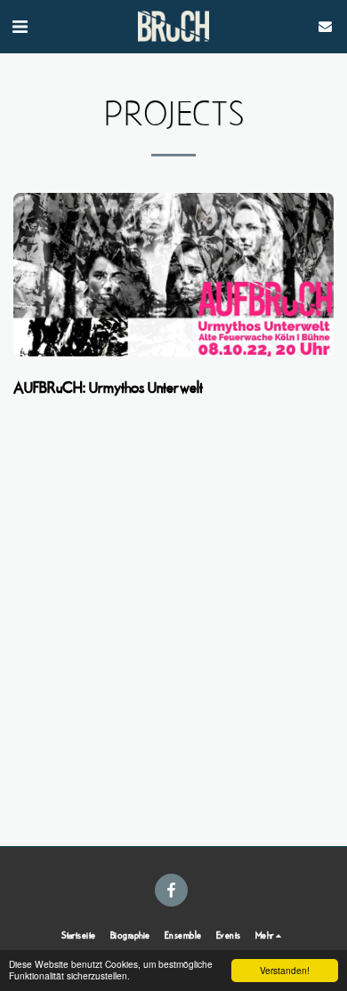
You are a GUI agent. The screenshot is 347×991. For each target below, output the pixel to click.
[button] (19, 25)
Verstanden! (285, 970)
